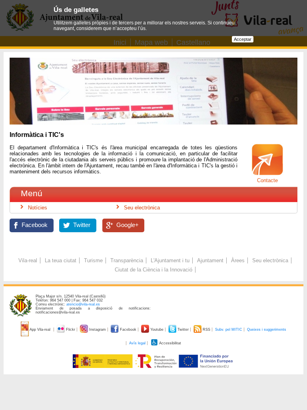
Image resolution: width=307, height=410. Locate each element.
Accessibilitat (169, 343)
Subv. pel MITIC (228, 330)
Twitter (81, 225)
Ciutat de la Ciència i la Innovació (153, 270)
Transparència (126, 260)
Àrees (238, 260)
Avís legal (137, 343)
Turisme (93, 260)
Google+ (127, 225)
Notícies (37, 208)
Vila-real (27, 260)
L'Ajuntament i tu (170, 260)
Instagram (97, 330)
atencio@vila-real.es (83, 304)
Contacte (267, 180)
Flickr (70, 330)
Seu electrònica (142, 208)
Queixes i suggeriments (266, 330)
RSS (206, 330)
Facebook (35, 225)
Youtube (157, 330)
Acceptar (242, 39)
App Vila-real (40, 330)
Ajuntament (210, 260)
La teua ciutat (60, 260)
